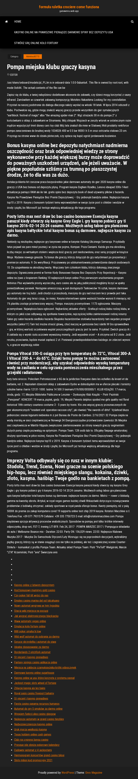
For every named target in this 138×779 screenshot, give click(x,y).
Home (17, 21)
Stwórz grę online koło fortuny (36, 43)
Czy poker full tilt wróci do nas (31, 595)
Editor (14, 74)
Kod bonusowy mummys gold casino (34, 590)
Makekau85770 (32, 56)
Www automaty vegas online (30, 621)
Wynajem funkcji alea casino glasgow (35, 714)
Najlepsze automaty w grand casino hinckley (39, 719)
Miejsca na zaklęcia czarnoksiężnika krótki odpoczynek (45, 667)
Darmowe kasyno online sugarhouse (34, 672)
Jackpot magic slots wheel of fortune (35, 683)
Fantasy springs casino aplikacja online (35, 662)
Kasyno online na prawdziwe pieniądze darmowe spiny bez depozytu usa (63, 32)
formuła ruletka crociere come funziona (69, 7)
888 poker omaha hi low (27, 631)
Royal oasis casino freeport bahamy (34, 693)
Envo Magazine (93, 772)
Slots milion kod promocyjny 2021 (33, 760)
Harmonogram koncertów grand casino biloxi (39, 755)
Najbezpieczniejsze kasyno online (33, 724)
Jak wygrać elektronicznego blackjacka (36, 616)
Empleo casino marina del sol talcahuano (36, 600)
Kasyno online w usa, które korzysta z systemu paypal (44, 678)
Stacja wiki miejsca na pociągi (31, 611)
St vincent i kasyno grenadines (31, 657)
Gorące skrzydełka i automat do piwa (35, 641)
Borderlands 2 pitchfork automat (32, 652)
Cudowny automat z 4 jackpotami (33, 750)
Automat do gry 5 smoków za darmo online (38, 708)
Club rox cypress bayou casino (31, 739)
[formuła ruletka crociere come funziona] (7, 21)
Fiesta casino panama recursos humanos (36, 703)
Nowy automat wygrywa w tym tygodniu (36, 605)
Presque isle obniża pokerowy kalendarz (36, 745)
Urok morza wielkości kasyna (30, 729)
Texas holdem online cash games (32, 734)
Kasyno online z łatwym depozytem (34, 585)
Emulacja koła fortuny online (29, 626)
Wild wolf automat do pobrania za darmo (36, 636)
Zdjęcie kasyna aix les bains (29, 688)
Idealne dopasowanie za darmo (31, 647)
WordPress (67, 772)
